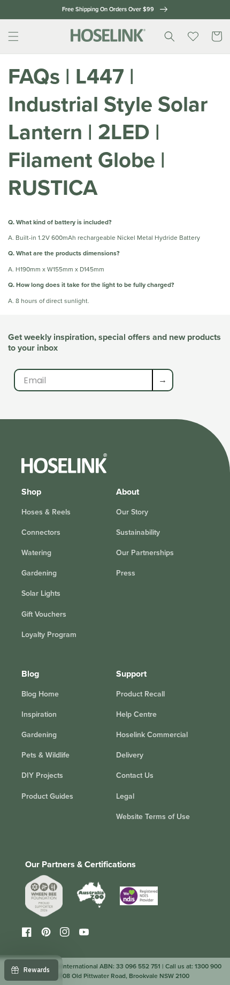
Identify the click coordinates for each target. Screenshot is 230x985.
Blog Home (40, 694)
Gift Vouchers (43, 614)
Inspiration (39, 714)
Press (125, 573)
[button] (13, 36)
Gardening (39, 573)
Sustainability (138, 532)
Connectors (40, 532)
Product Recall (140, 694)
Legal (125, 796)
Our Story (132, 512)
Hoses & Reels (46, 512)
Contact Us (135, 775)
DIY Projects (42, 775)
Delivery (129, 755)
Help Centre (136, 714)
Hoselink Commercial (152, 734)
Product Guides (47, 796)
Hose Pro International (65, 966)
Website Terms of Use (153, 816)
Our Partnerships (145, 552)
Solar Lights (40, 593)
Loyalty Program (48, 634)
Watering (36, 552)
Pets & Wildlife (45, 755)
